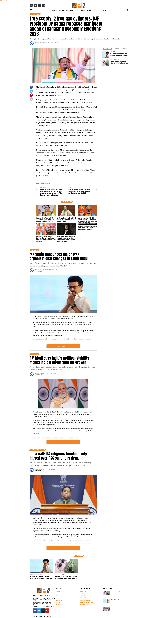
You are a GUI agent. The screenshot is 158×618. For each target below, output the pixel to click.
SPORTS (83, 10)
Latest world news (85, 600)
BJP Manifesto (51, 182)
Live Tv (97, 10)
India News (54, 10)
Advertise (59, 600)
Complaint (59, 604)
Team (57, 594)
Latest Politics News (86, 596)
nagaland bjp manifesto (85, 182)
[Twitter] (39, 610)
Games (104, 10)
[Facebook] (35, 610)
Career (58, 596)
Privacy (58, 602)
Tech (77, 10)
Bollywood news (84, 604)
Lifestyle (89, 10)
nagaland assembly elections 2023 (66, 182)
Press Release (84, 598)
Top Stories (83, 594)
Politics (61, 10)
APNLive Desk (40, 271)
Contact (58, 598)
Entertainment (70, 10)
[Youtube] (47, 610)
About (58, 591)
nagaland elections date (44, 183)
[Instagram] (43, 610)
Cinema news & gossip (86, 602)
